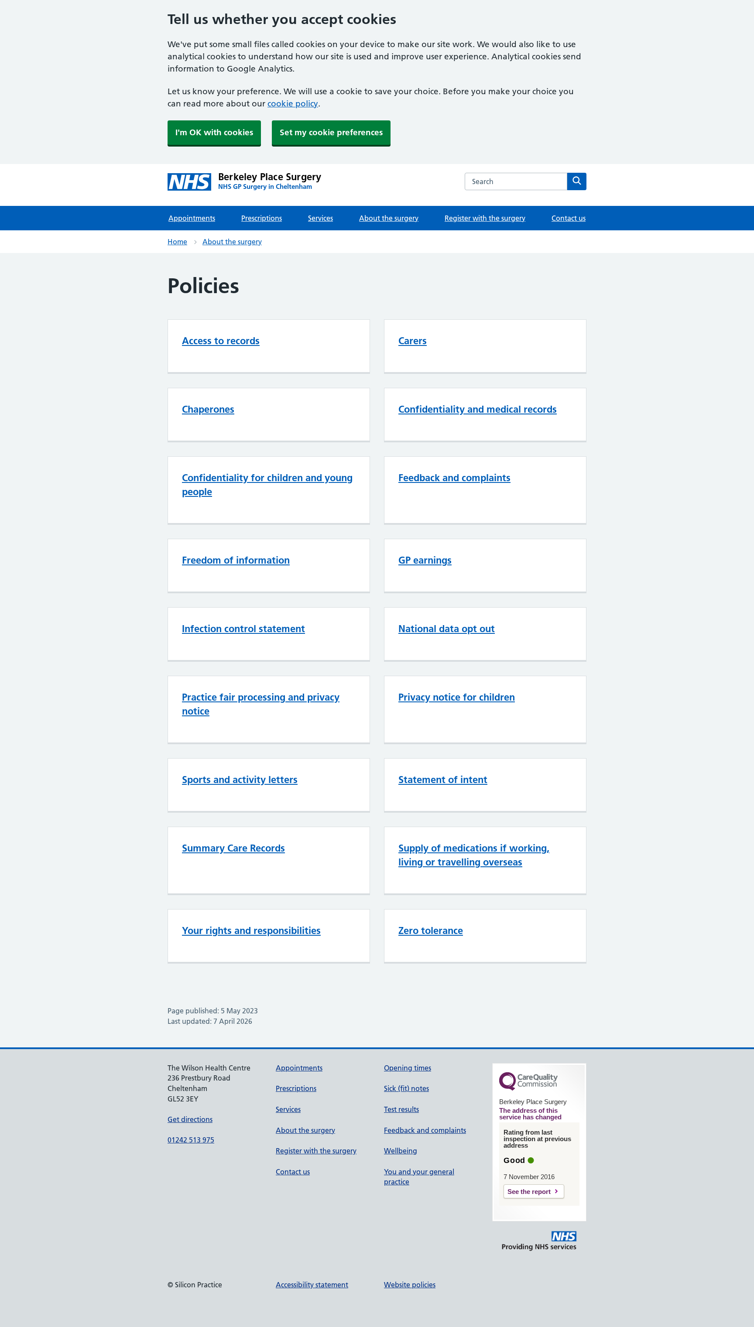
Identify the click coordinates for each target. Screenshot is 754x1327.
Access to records (221, 341)
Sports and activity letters (240, 779)
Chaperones (208, 409)
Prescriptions (261, 218)
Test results (401, 1109)
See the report (529, 1191)
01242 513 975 (191, 1139)
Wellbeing (400, 1150)
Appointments (191, 218)
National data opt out (446, 628)
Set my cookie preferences (331, 132)
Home (177, 241)
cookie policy (292, 104)
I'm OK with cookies (214, 132)
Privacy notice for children (456, 697)
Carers (412, 341)
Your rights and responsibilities (251, 930)
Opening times (407, 1068)
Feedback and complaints (454, 478)
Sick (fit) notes (406, 1088)
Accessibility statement (312, 1284)
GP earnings (425, 560)
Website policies (409, 1284)
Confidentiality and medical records (477, 409)
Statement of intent (442, 779)
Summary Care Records (233, 848)
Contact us (569, 218)
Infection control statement (243, 628)
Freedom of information (236, 560)
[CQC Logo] (528, 1088)
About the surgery (388, 218)
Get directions (190, 1119)
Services (320, 218)
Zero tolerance (430, 930)
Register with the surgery (485, 218)
